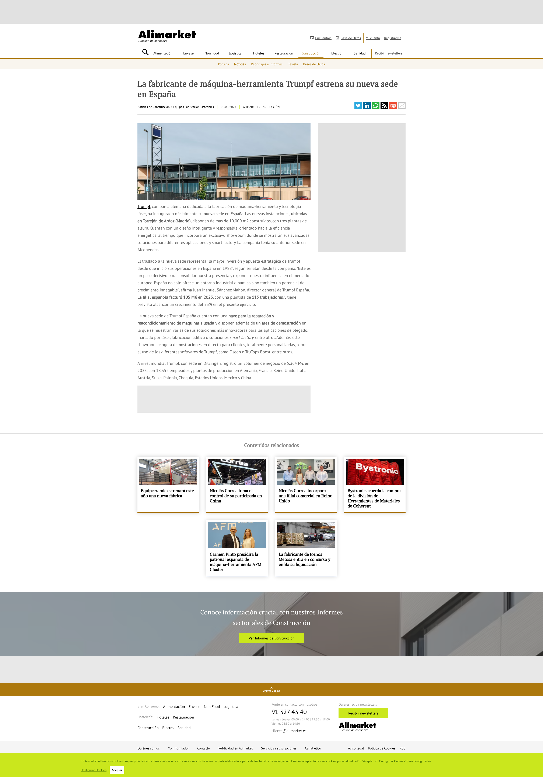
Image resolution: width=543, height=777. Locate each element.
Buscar (145, 52)
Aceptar (117, 770)
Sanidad (360, 53)
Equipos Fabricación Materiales (193, 107)
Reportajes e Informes (267, 64)
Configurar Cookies (93, 770)
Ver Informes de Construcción (271, 638)
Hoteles (258, 53)
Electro (336, 53)
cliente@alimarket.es (289, 730)
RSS (403, 748)
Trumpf (143, 206)
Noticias (240, 64)
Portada (223, 64)
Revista (293, 64)
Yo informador (178, 748)
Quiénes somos (148, 748)
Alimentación (162, 53)
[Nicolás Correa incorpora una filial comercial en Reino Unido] (306, 484)
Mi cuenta (373, 38)
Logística (235, 53)
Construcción (311, 53)
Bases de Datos (314, 64)
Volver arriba (271, 691)
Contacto (203, 748)
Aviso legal (356, 748)
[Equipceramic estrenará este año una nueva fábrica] (168, 484)
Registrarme (392, 38)
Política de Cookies (381, 748)
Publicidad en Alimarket (235, 748)
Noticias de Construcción (153, 107)
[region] (271, 765)
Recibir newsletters (388, 53)
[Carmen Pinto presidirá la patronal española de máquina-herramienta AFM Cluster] (237, 548)
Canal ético (313, 748)
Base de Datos (351, 38)
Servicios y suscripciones (279, 748)
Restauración (283, 53)
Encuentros (323, 38)
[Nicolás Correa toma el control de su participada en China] (237, 484)
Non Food (212, 53)
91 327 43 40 (289, 711)
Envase (188, 53)
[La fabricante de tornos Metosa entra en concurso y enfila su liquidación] (306, 548)
